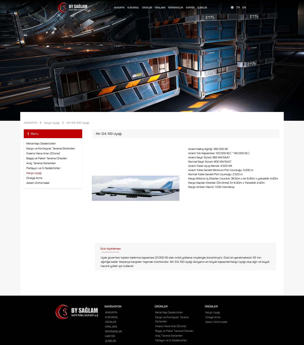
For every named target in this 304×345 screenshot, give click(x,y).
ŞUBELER (202, 7)
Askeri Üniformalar (38, 183)
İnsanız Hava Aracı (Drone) (43, 153)
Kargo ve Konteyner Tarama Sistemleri (50, 148)
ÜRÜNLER (147, 7)
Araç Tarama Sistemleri (41, 163)
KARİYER (190, 7)
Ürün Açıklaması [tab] (110, 248)
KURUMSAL (133, 7)
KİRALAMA (160, 7)
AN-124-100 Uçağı (77, 123)
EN (244, 7)
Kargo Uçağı (52, 123)
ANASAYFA (119, 7)
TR (238, 7)
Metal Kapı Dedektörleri (41, 143)
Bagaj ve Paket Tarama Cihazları (46, 158)
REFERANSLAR (175, 7)
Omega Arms (34, 178)
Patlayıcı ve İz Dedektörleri (43, 168)
